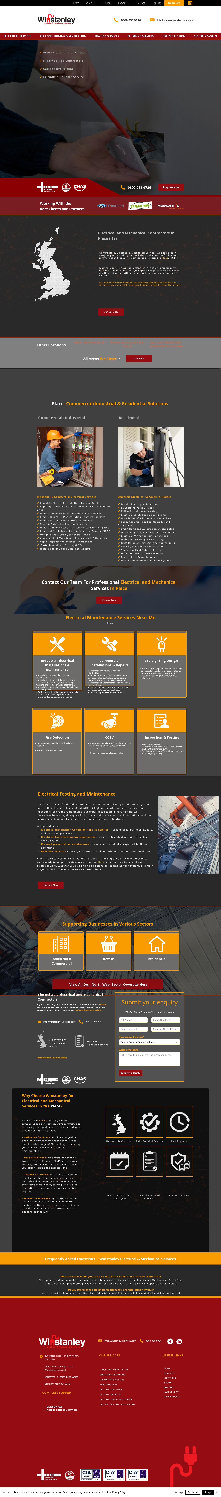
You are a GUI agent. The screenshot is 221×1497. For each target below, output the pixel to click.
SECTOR (168, 1382)
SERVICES (169, 1373)
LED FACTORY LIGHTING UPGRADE (117, 1404)
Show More (54, 446)
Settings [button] (179, 1492)
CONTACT (169, 1387)
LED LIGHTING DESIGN (111, 1389)
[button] (107, 3)
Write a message (128, 1049)
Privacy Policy (118, 1492)
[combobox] (149, 1042)
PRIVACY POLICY (172, 1396)
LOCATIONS (170, 1378)
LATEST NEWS (171, 1392)
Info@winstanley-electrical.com (120, 1340)
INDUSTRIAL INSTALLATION (114, 1369)
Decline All (193, 1492)
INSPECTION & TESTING (112, 1379)
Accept (208, 1492)
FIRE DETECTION (108, 1384)
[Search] (181, 20)
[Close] (217, 1492)
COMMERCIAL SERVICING (112, 1374)
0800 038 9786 (139, 187)
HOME (167, 1368)
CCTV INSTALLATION (110, 1394)
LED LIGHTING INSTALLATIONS (116, 1399)
